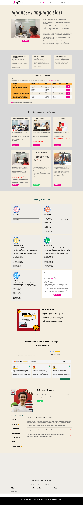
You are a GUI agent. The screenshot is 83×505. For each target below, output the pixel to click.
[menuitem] (40, 401)
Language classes (43, 499)
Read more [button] (55, 375)
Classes (51, 2)
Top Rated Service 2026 (55, 353)
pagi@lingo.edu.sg (57, 489)
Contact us (58, 2)
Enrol (68, 86)
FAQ (62, 2)
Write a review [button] (66, 361)
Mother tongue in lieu (33, 499)
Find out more (16, 145)
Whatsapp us (36, 184)
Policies (59, 499)
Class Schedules (25, 40)
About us (40, 2)
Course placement (52, 80)
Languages (45, 2)
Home (36, 2)
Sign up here (15, 184)
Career (65, 2)
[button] (68, 3)
